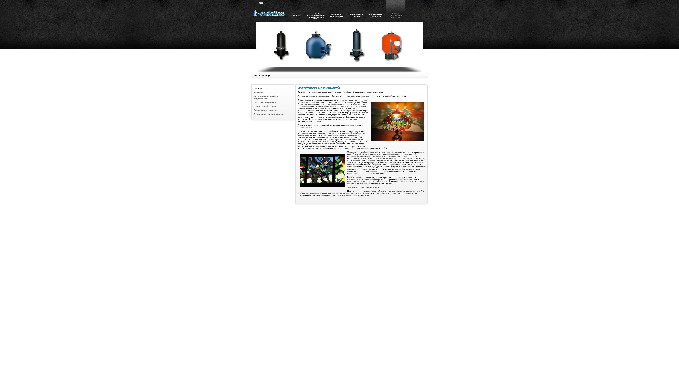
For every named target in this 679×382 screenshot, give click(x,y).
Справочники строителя (265, 110)
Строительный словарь (265, 106)
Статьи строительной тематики (269, 114)
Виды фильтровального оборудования (266, 97)
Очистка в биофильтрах (265, 102)
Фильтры (258, 92)
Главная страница (261, 75)
